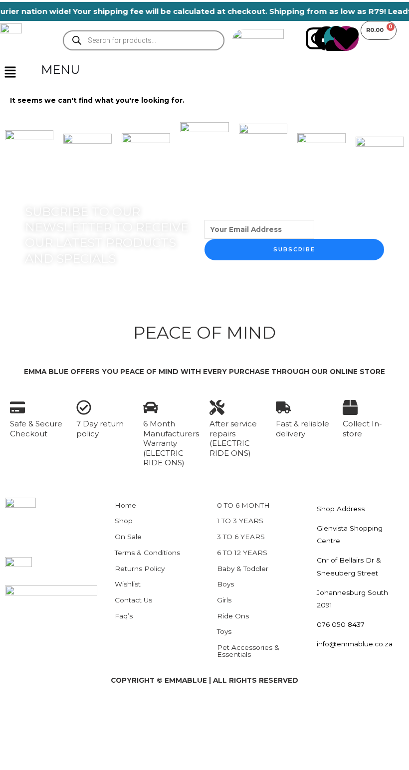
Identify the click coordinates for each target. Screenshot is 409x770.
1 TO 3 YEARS (240, 521)
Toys (224, 631)
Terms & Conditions (147, 553)
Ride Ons (233, 616)
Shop (124, 521)
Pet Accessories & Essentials (248, 650)
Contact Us (133, 600)
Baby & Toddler (242, 569)
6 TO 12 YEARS (242, 553)
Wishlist (128, 584)
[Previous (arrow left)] (16, 726)
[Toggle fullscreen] (50, 710)
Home (125, 505)
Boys (225, 584)
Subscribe (294, 249)
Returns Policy (140, 569)
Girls (224, 600)
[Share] (84, 710)
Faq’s (124, 616)
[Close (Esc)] (118, 710)
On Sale (128, 537)
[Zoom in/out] (16, 710)
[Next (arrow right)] (50, 726)
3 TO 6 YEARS (241, 537)
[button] (10, 73)
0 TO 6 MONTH (243, 505)
